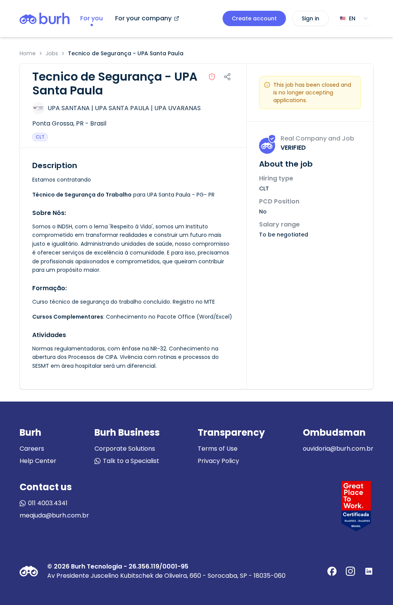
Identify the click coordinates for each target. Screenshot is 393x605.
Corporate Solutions (124, 448)
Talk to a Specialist (131, 460)
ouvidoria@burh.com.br (338, 448)
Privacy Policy (218, 460)
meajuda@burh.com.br (54, 515)
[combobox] (354, 18)
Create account (254, 18)
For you (91, 18)
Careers (32, 448)
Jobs (52, 53)
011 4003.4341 (48, 503)
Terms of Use (218, 448)
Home (28, 53)
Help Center (38, 460)
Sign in (310, 18)
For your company (143, 18)
